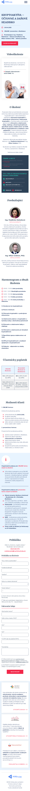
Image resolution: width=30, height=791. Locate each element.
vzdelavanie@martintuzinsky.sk (15, 551)
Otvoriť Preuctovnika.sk (15, 736)
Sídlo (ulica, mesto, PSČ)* (9, 618)
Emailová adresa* (7, 567)
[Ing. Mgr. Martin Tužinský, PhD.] (7, 2)
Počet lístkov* (6, 588)
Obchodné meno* (7, 611)
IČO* (3, 625)
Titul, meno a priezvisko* (9, 560)
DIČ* (3, 632)
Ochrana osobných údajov (15, 784)
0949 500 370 (15, 549)
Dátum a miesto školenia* (9, 581)
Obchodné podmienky (15, 786)
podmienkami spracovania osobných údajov (13, 659)
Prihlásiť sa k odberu (17, 764)
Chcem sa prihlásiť (9, 43)
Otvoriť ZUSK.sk (19, 709)
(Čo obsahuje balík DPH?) (18, 182)
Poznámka (5, 647)
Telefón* (4, 574)
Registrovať (15, 671)
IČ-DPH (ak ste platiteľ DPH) (10, 639)
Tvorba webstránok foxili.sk (15, 788)
